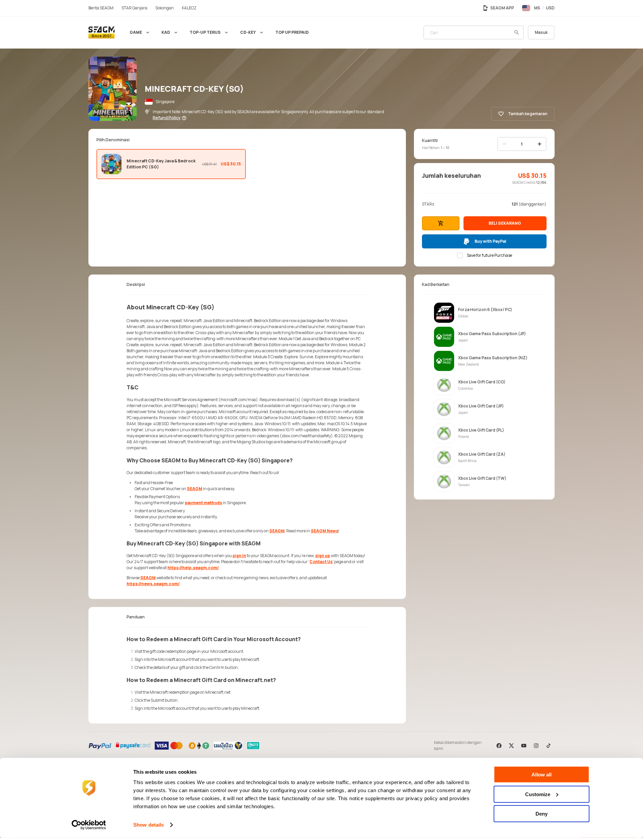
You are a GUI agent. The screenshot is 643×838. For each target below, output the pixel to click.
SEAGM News (324, 531)
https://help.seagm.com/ (193, 567)
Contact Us (321, 561)
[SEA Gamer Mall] (101, 32)
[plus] (539, 144)
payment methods (203, 503)
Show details (148, 825)
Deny (541, 814)
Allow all (541, 774)
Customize (537, 794)
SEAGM (194, 488)
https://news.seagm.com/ (153, 584)
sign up (322, 555)
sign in (239, 555)
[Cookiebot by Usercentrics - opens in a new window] (89, 825)
